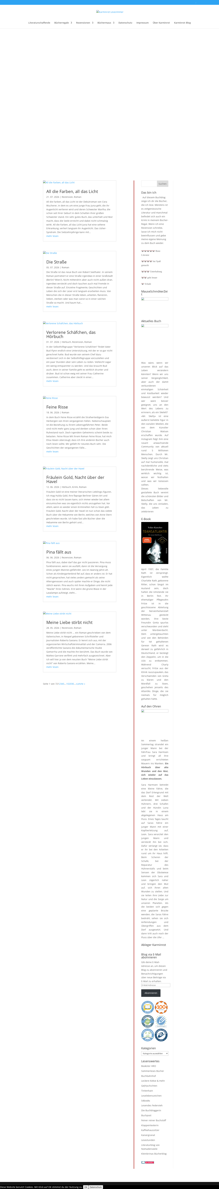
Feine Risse (57, 407)
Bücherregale (61, 23)
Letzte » (81, 683)
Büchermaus (104, 23)
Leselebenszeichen (151, 1095)
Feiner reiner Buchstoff (153, 1120)
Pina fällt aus (58, 552)
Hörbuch (66, 341)
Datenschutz (125, 23)
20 (70, 683)
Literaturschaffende (39, 23)
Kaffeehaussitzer (150, 1130)
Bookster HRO (148, 1066)
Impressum (142, 23)
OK (85, 1187)
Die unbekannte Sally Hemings (60, 94)
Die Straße (56, 262)
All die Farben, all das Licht (72, 191)
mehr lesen (46, 68)
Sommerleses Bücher (152, 1070)
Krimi (75, 486)
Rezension (67, 196)
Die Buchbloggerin (151, 1110)
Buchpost (146, 1115)
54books (145, 1100)
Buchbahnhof (148, 1075)
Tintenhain (147, 1090)
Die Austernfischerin (53, 140)
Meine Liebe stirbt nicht (69, 622)
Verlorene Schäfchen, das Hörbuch (71, 334)
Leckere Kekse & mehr (153, 1080)
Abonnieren (151, 992)
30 (72, 683)
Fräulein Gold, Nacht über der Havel (75, 479)
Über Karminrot (161, 23)
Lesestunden (148, 1140)
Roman (77, 196)
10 (67, 683)
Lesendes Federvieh (152, 1105)
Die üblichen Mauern (54, 52)
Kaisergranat (148, 1135)
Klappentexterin (150, 1125)
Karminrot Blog (182, 23)
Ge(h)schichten (149, 1085)
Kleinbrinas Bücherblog (154, 1153)
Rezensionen (83, 23)
